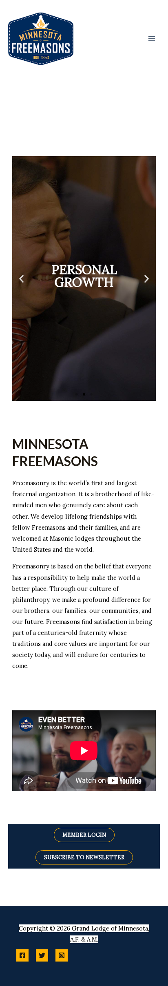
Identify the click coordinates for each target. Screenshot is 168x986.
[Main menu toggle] (152, 38)
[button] (21, 279)
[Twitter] (42, 955)
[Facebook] (22, 955)
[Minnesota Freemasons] (40, 38)
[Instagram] (61, 955)
